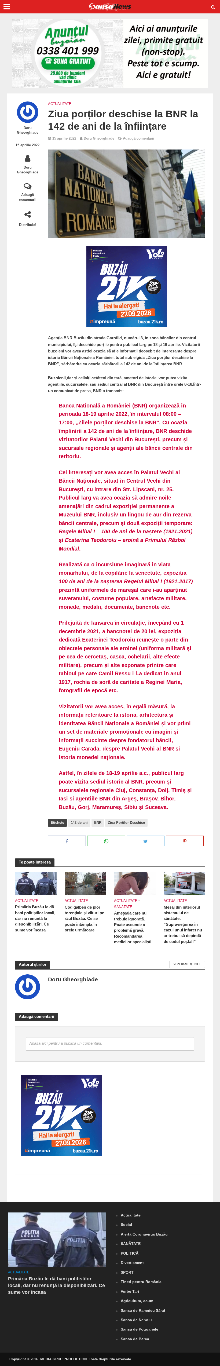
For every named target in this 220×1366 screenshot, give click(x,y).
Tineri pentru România (141, 1282)
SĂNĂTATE (123, 907)
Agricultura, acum (137, 1301)
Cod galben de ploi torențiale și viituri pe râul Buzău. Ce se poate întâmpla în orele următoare (84, 918)
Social (126, 1224)
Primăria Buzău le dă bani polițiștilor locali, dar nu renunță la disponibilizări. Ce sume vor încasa (35, 918)
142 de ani (79, 823)
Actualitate (59, 104)
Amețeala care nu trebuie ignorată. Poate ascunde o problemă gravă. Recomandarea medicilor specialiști (132, 927)
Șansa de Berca (135, 1339)
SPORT (127, 1272)
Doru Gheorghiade (27, 130)
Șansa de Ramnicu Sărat (143, 1310)
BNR (97, 823)
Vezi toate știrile (187, 964)
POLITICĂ (129, 1253)
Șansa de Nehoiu (136, 1320)
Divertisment (132, 1263)
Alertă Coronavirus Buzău (144, 1234)
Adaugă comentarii (27, 197)
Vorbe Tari (130, 1291)
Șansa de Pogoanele (139, 1329)
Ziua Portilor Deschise (126, 823)
